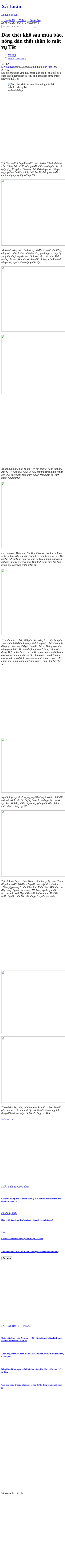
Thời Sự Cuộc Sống (17, 58)
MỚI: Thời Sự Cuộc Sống (15, 1186)
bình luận (47, 66)
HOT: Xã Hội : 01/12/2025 (15, 1325)
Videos (22, 20)
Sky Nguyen (8, 66)
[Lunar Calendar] (28, 21)
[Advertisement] (32, 127)
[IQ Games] (2, 21)
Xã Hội (12, 55)
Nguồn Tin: (7, 1119)
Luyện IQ (9, 20)
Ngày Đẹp (35, 20)
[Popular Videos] (17, 21)
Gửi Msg (7, 1258)
